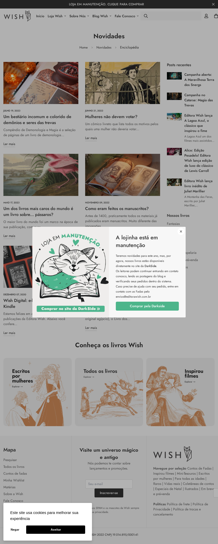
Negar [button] (15, 529)
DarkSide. (151, 266)
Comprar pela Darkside (147, 306)
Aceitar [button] (56, 529)
